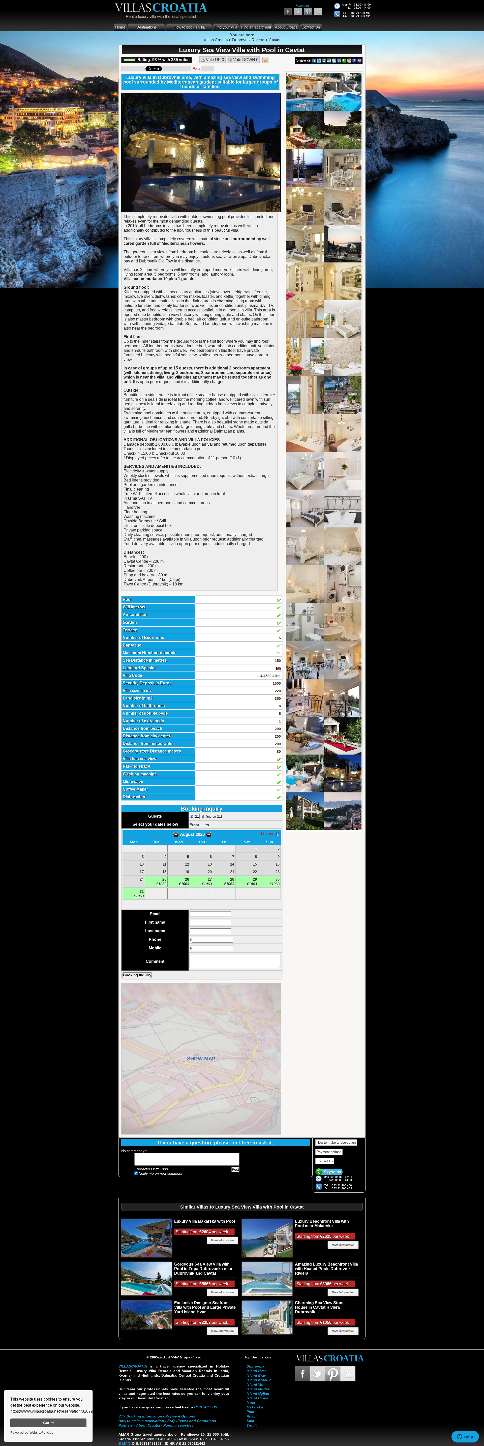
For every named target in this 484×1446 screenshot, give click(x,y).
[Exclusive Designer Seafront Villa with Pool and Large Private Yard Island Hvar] (146, 1315)
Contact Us (310, 27)
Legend (268, 834)
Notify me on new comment (160, 1173)
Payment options (329, 1152)
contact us (205, 1407)
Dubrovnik (255, 1366)
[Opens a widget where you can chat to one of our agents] (465, 1437)
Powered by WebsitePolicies (31, 1432)
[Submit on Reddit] (334, 60)
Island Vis (255, 1384)
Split (250, 1421)
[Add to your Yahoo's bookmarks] (359, 60)
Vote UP (214, 60)
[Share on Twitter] (319, 60)
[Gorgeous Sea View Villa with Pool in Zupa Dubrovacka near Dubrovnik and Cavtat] (146, 1278)
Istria (251, 1403)
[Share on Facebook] (314, 60)
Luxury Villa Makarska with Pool (204, 1221)
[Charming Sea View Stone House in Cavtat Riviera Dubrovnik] (267, 1317)
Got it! (48, 1423)
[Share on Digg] (339, 60)
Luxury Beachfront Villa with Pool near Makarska (322, 1223)
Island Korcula (259, 1380)
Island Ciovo (257, 1398)
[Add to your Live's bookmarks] (349, 60)
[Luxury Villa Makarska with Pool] (146, 1238)
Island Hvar (256, 1371)
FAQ (171, 1421)
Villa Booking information (140, 1416)
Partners (125, 1425)
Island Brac (256, 1375)
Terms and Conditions (197, 1421)
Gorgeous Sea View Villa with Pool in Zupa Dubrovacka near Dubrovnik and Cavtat (203, 1268)
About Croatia (286, 27)
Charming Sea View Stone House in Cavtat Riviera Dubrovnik (320, 1307)
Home (120, 27)
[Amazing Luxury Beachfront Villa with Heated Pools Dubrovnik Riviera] (267, 1279)
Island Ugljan (258, 1393)
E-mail (124, 1443)
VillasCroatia (132, 1366)
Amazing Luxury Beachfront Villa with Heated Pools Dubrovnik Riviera (326, 1268)
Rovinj (252, 1416)
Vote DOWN (245, 60)
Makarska (255, 1407)
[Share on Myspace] (324, 60)
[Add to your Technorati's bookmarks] (344, 60)
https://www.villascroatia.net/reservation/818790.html (57, 1411)
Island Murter (258, 1389)
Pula (250, 1412)
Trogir (252, 1425)
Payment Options (180, 1416)
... (202, 824)
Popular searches (178, 1425)
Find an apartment (256, 27)
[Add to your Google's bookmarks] (354, 60)
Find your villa (226, 27)
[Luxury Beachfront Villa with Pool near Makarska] (267, 1238)
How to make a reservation (336, 1142)
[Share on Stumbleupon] (329, 60)
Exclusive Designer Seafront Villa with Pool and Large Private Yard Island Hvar (205, 1307)
